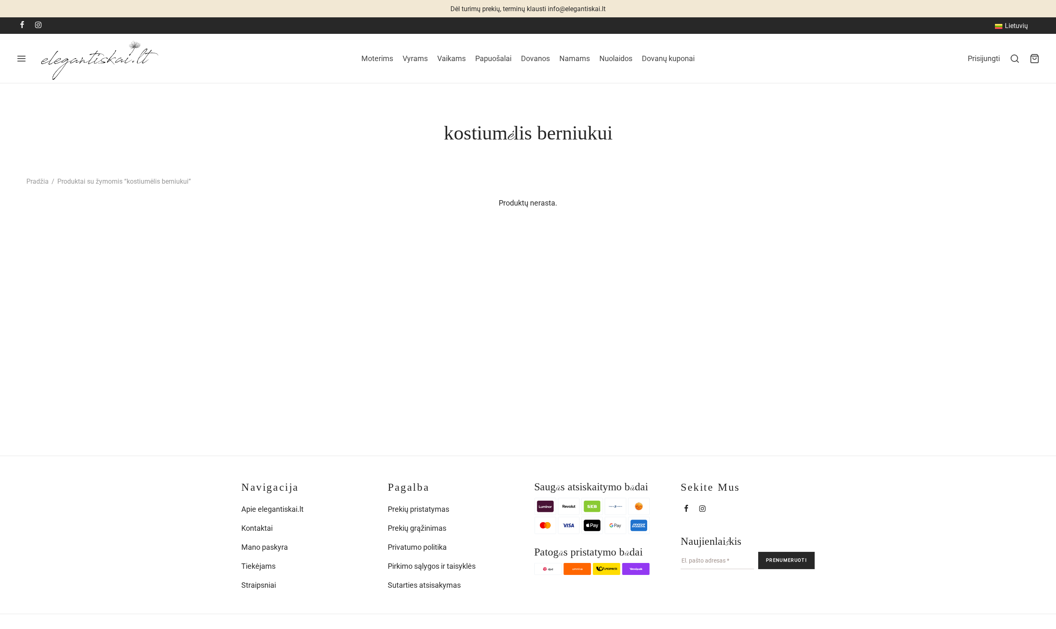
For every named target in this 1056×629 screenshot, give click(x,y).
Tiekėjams (258, 566)
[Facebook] (22, 25)
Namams (574, 58)
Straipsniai (258, 585)
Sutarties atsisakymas (424, 585)
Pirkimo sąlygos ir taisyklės (432, 566)
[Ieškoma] (1015, 59)
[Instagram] (38, 25)
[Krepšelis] (1035, 59)
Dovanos (535, 58)
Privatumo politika (417, 547)
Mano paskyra (264, 547)
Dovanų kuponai (668, 58)
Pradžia (37, 181)
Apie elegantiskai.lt (272, 509)
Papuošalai (493, 58)
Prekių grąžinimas (417, 528)
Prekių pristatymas (418, 509)
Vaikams (451, 58)
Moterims (377, 58)
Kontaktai (257, 528)
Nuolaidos (615, 58)
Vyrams (415, 58)
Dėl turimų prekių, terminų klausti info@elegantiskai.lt (528, 9)
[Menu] (21, 58)
